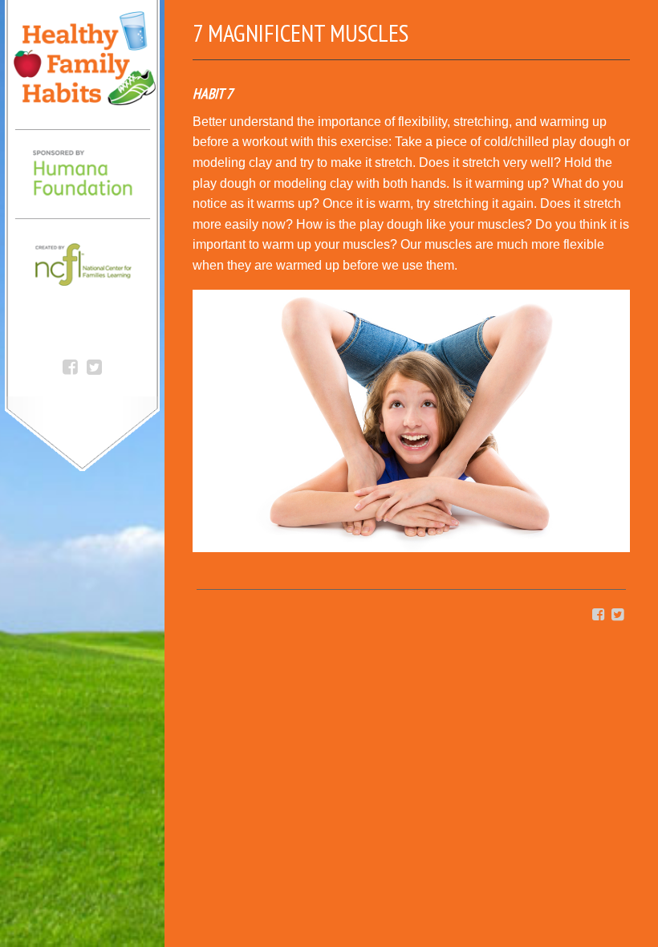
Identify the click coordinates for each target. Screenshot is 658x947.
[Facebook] (70, 365)
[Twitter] (94, 365)
